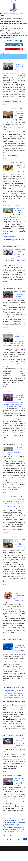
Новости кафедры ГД (7, 246)
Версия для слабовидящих (14, 1)
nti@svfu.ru (7, 27)
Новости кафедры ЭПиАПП (9, 496)
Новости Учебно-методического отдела (12, 639)
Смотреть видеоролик (9, 236)
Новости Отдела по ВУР (8, 108)
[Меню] (4, 57)
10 (21, 839)
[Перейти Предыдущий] (7, 839)
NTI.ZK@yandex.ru (9, 37)
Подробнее (5, 104)
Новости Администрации (8, 589)
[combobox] (9, 53)
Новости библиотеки (7, 205)
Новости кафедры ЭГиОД (8, 162)
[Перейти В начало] (3, 839)
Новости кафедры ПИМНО (9, 60)
